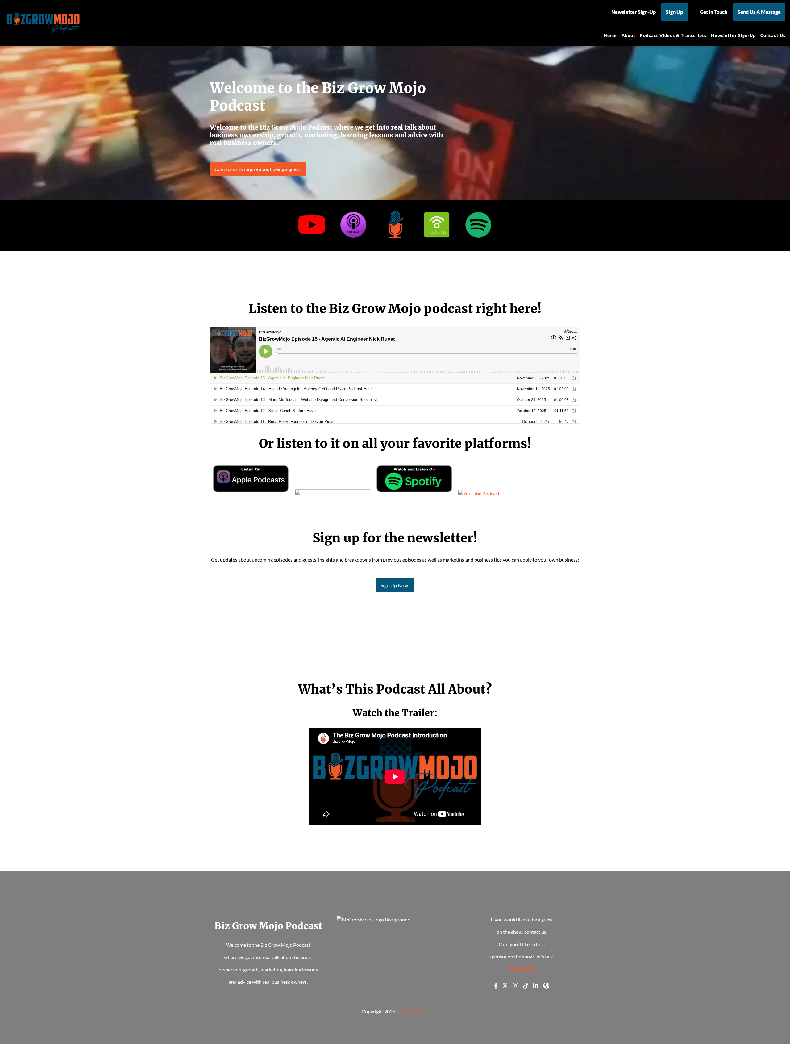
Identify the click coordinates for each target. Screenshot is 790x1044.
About (628, 35)
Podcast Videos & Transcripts (673, 35)
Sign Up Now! (395, 585)
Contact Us (772, 35)
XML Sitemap (414, 1011)
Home (610, 35)
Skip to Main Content (4, 9)
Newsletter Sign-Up (733, 35)
